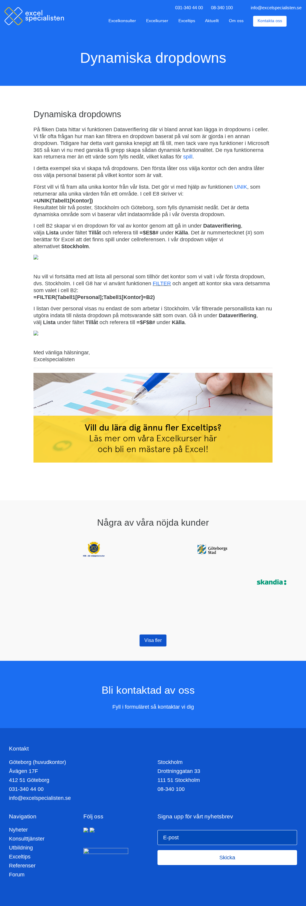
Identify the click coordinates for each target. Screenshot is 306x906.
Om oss (236, 21)
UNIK (240, 187)
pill (189, 157)
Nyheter (18, 830)
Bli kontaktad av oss (150, 690)
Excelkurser (157, 21)
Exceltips (186, 21)
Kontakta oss (270, 21)
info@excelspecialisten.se (276, 7)
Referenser (22, 866)
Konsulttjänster (27, 839)
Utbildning (21, 848)
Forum (17, 875)
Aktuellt (212, 21)
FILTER (162, 283)
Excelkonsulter (122, 21)
